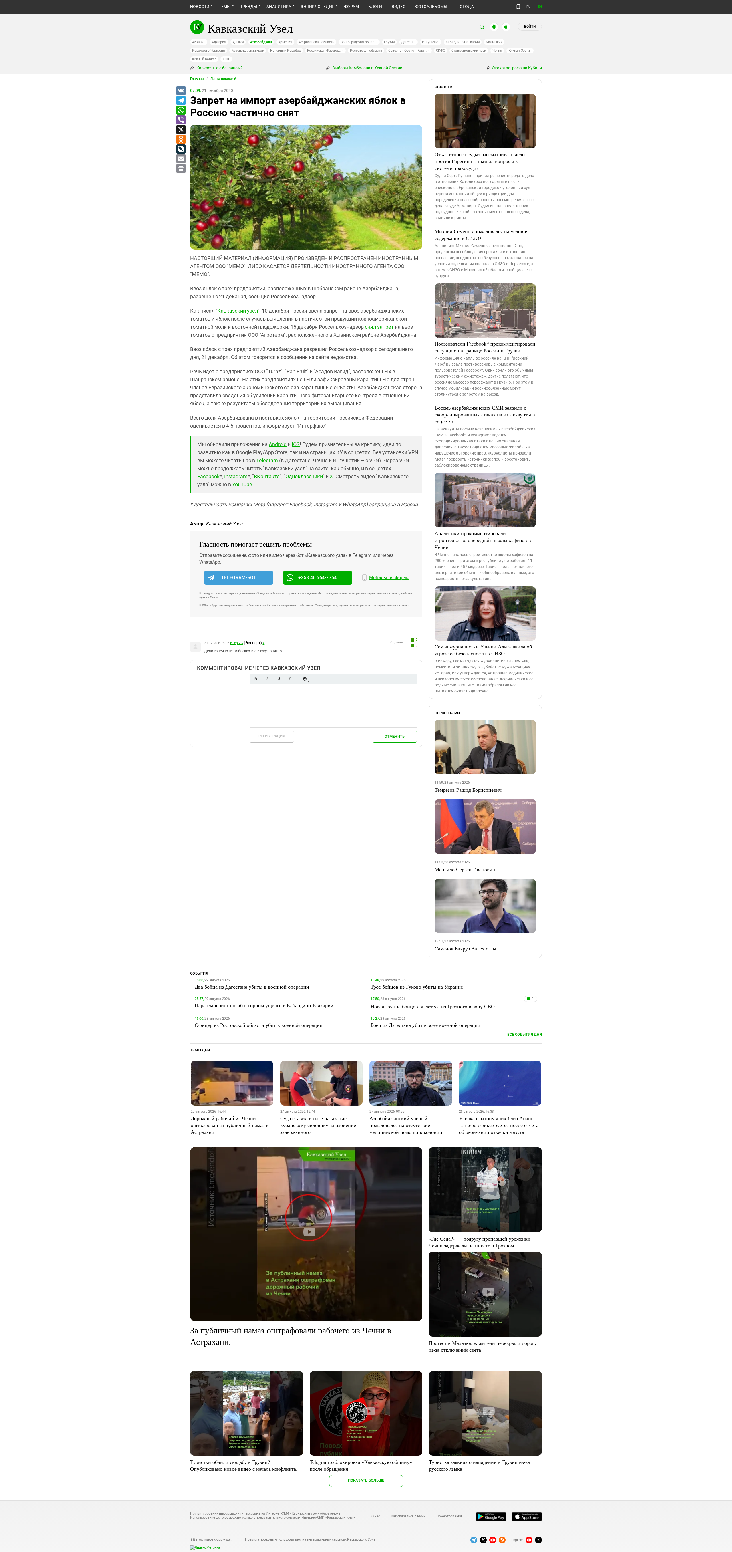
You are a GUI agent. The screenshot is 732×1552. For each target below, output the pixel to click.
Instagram (236, 476)
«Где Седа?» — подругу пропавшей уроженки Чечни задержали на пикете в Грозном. (479, 1242)
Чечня (497, 51)
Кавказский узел (237, 311)
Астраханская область (316, 42)
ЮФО (226, 59)
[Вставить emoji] (304, 679)
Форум (351, 6)
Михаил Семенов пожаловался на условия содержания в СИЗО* (481, 234)
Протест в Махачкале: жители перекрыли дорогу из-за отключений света (483, 1346)
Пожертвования (449, 1516)
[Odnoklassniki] (181, 139)
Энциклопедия (318, 6)
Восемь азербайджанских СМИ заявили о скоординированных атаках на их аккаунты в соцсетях (485, 414)
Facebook (208, 476)
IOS (296, 444)
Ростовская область (366, 51)
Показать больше (366, 1480)
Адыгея (238, 42)
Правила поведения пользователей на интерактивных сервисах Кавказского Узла (310, 1539)
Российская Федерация (325, 51)
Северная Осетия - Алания (408, 51)
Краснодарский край (247, 51)
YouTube (242, 484)
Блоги (375, 6)
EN (540, 7)
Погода (465, 6)
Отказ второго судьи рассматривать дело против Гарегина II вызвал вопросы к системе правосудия (480, 161)
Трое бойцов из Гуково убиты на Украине (417, 986)
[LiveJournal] (181, 149)
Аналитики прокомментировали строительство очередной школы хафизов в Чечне (483, 540)
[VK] (181, 91)
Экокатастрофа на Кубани (516, 68)
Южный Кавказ (204, 59)
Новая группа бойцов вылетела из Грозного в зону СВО (433, 1006)
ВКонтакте (267, 476)
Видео (399, 6)
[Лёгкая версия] (518, 6)
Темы (225, 6)
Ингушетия (430, 42)
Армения (285, 42)
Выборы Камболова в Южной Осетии (366, 68)
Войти (530, 27)
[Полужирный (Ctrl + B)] (255, 679)
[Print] (181, 169)
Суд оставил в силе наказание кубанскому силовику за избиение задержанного (318, 1125)
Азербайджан (261, 42)
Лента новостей (223, 79)
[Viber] (181, 120)
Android (278, 444)
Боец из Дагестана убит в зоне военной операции (425, 1024)
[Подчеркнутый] (278, 679)
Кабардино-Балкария (463, 42)
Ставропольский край (468, 51)
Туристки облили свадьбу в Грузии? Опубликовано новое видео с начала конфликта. (243, 1465)
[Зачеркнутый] (290, 679)
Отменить (395, 736)
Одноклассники (304, 476)
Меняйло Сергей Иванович (465, 869)
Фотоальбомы (431, 6)
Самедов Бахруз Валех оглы (465, 948)
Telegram (267, 460)
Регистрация (271, 736)
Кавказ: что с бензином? (219, 68)
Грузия (389, 42)
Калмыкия (494, 42)
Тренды (248, 6)
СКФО (440, 51)
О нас (375, 1516)
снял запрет (379, 327)
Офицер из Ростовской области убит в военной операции (259, 1024)
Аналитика (278, 6)
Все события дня (524, 1034)
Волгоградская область (359, 42)
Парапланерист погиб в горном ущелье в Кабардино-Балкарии (264, 1005)
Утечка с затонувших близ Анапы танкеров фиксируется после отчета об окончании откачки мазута (498, 1125)
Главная (197, 79)
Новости (200, 6)
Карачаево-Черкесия (208, 51)
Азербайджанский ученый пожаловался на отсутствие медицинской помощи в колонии (405, 1125)
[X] (181, 130)
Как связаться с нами (408, 1516)
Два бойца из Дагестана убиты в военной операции (252, 986)
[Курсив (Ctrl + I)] (267, 679)
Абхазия (198, 42)
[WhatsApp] (181, 110)
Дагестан (408, 42)
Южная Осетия (520, 51)
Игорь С (236, 643)
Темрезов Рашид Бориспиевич (468, 789)
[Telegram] (181, 101)
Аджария (219, 42)
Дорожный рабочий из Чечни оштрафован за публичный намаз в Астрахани (229, 1125)
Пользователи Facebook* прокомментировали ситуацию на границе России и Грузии (485, 347)
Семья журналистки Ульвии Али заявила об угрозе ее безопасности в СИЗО (483, 650)
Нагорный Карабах (285, 51)
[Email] (181, 159)
